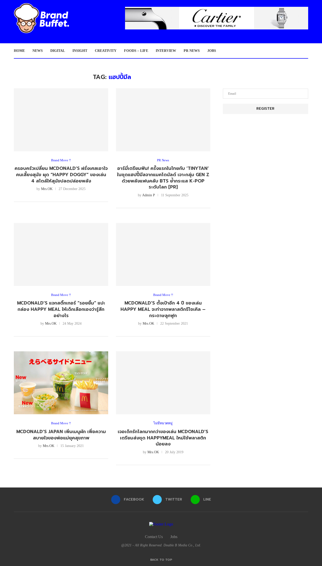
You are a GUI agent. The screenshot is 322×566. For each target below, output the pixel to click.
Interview (166, 51)
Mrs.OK (47, 189)
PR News (192, 51)
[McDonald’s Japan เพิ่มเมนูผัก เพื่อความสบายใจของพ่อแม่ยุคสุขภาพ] (61, 382)
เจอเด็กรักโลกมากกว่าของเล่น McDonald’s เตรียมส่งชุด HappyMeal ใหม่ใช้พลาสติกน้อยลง (163, 437)
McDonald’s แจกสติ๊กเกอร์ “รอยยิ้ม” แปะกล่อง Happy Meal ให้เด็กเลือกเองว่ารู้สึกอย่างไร (61, 309)
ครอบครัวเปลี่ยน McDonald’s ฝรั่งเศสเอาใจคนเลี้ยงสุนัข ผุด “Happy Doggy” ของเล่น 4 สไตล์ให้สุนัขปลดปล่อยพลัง (61, 174)
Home (19, 51)
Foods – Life (136, 51)
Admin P (148, 195)
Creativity (105, 51)
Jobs (211, 51)
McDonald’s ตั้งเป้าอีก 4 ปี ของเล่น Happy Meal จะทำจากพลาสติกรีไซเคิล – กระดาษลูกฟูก (163, 309)
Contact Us (154, 537)
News (37, 51)
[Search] (305, 51)
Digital (57, 51)
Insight (79, 51)
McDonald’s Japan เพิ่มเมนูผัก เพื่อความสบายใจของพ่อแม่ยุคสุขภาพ (61, 434)
